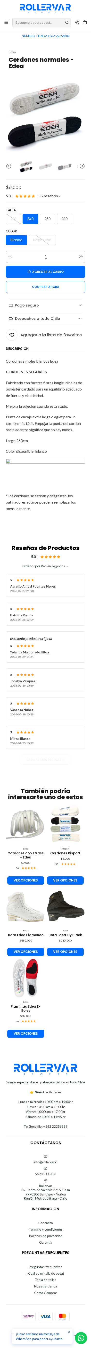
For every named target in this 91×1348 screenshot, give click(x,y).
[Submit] (67, 22)
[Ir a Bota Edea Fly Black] (65, 907)
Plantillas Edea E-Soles (26, 1008)
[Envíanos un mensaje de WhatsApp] (81, 1338)
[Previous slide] (9, 166)
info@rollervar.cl (45, 1162)
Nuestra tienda (45, 1286)
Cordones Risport (65, 853)
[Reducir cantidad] (10, 257)
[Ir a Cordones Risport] (65, 825)
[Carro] (85, 23)
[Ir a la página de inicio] (45, 8)
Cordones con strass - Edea (26, 855)
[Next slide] (81, 166)
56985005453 (45, 1174)
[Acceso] (77, 22)
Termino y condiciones (46, 1229)
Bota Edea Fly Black (65, 935)
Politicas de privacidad (45, 1236)
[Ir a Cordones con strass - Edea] (26, 825)
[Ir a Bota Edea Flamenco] (26, 907)
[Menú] (6, 22)
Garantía (45, 1242)
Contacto (45, 1223)
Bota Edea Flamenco (25, 935)
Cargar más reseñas (44, 760)
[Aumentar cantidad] (81, 257)
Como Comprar (45, 1293)
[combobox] (41, 22)
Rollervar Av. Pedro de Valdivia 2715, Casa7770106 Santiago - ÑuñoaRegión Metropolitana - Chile (45, 1192)
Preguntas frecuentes (45, 1267)
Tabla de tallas (45, 1280)
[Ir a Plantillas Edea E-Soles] (26, 978)
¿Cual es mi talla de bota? (45, 1273)
